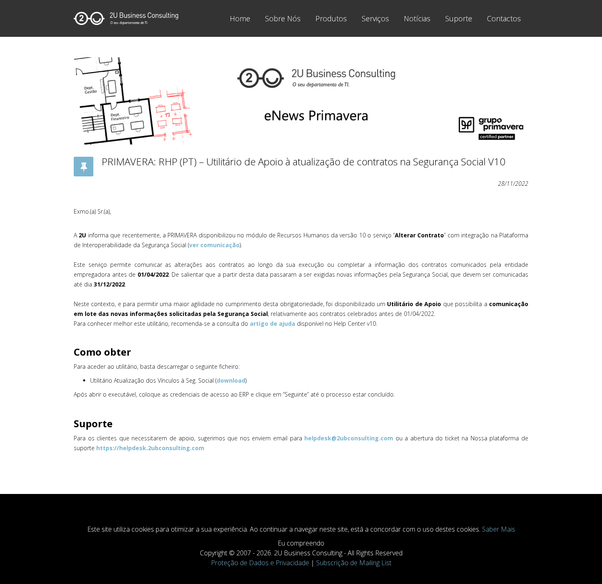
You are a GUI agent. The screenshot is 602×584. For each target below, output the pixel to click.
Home (240, 18)
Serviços (375, 18)
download (231, 380)
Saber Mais (498, 529)
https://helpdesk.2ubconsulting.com (150, 448)
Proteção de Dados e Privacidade (260, 562)
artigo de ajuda (272, 323)
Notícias (417, 18)
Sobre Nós (283, 18)
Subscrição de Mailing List (354, 562)
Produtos (331, 18)
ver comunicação (214, 245)
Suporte (458, 18)
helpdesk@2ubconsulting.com (348, 438)
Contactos (504, 18)
